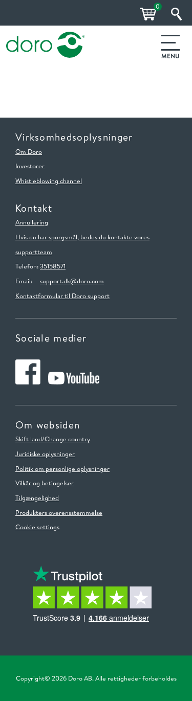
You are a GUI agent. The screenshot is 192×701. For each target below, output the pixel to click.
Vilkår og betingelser (44, 482)
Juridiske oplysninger (45, 453)
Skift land (28, 438)
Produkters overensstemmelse (58, 512)
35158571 (53, 265)
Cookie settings (37, 526)
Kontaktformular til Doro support (62, 295)
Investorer (30, 165)
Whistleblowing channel (48, 180)
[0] (146, 14)
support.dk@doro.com (72, 280)
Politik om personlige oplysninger (62, 468)
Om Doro (28, 151)
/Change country (66, 438)
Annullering (31, 222)
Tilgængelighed (37, 497)
